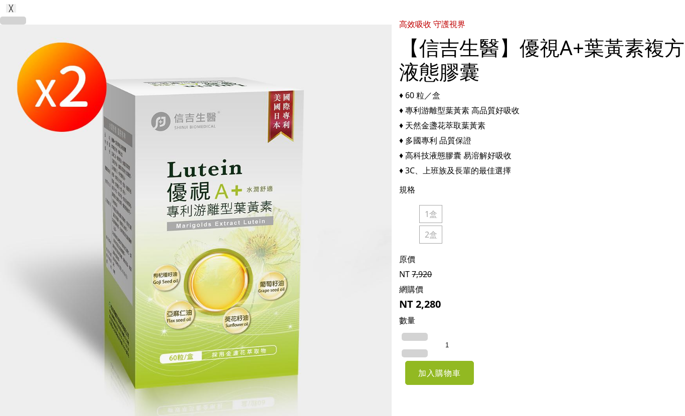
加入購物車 (439, 372)
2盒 (431, 234)
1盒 (431, 214)
